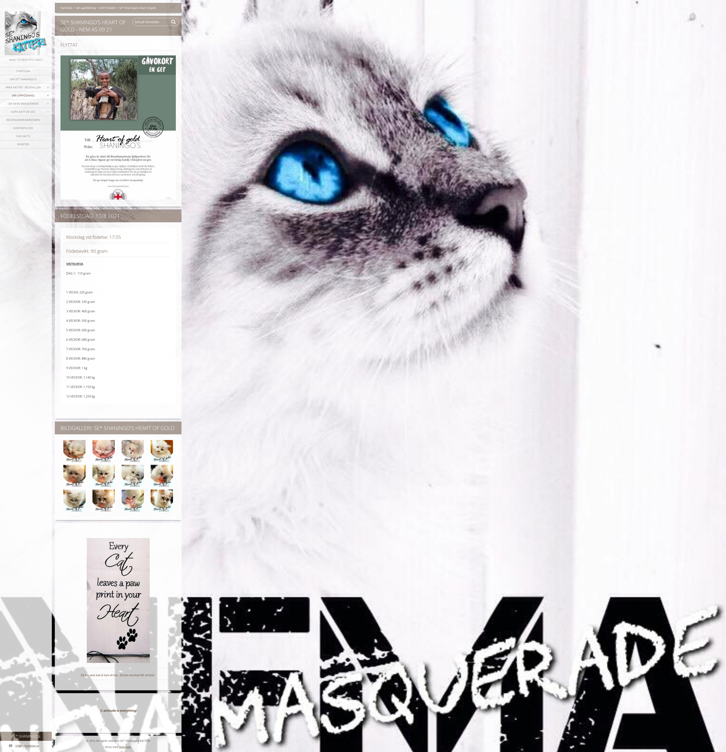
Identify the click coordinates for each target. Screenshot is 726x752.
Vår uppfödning (23, 95)
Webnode (125, 747)
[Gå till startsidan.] (26, 29)
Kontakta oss (23, 128)
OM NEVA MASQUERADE (23, 103)
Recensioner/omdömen (23, 120)
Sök (173, 22)
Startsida (23, 71)
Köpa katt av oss (23, 112)
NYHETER (23, 144)
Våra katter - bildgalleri (23, 87)
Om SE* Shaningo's (23, 79)
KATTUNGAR (107, 8)
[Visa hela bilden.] (74, 451)
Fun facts (23, 136)
